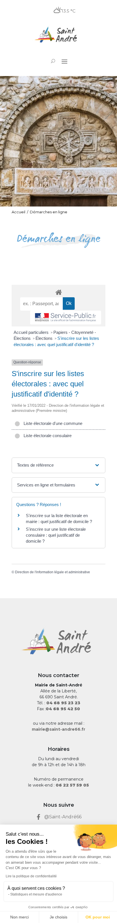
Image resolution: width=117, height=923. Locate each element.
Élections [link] (44, 338)
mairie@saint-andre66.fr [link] (58, 729)
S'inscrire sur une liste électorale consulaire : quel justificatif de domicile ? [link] (56, 535)
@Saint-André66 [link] (63, 816)
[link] (58, 35)
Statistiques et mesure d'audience (36, 894)
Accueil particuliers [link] (32, 332)
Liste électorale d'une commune (51, 423)
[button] (64, 61)
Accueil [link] (18, 212)
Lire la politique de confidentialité (31, 876)
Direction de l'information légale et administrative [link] (52, 572)
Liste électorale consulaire (46, 435)
